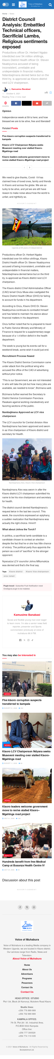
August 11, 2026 (10, 763)
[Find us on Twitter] (27, 907)
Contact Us (27, 987)
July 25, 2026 (9, 870)
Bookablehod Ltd (27, 1049)
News (12, 13)
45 (18, 870)
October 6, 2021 (13, 93)
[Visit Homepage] (32, 4)
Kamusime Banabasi (21, 89)
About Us (27, 969)
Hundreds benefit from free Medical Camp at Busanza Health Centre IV (24, 863)
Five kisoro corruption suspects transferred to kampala (26, 137)
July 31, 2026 (9, 818)
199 (19, 818)
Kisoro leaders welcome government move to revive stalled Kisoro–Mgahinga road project (26, 158)
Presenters (27, 982)
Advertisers (27, 973)
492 (21, 708)
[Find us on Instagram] (34, 907)
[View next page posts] (29, 167)
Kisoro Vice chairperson (37, 571)
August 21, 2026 (10, 708)
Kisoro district (15, 571)
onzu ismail (9, 576)
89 (21, 763)
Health (8, 855)
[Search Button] (50, 4)
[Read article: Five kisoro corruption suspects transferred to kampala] (27, 679)
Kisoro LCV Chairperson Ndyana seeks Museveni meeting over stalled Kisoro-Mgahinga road (22, 148)
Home (4, 13)
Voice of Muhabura (20, 1046)
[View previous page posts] (24, 167)
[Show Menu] (13, 4)
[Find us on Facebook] (20, 907)
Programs (27, 978)
